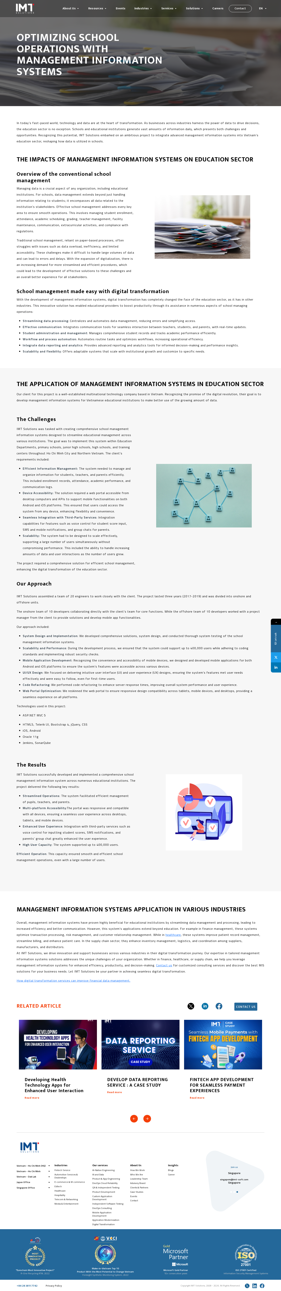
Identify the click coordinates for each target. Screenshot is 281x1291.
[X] (276, 657)
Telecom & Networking (66, 1199)
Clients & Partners (139, 1187)
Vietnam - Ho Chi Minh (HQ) (31, 1166)
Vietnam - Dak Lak (26, 1176)
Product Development (103, 1192)
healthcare (173, 934)
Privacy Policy (54, 1286)
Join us (234, 1167)
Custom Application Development (102, 1197)
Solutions (193, 8)
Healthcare (60, 1191)
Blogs (171, 1170)
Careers (217, 8)
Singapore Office (26, 1187)
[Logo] (35, 9)
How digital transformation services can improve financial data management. (73, 980)
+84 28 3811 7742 (27, 1286)
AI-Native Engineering (103, 1170)
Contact (240, 8)
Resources (95, 8)
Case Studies (136, 1192)
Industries (141, 8)
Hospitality (59, 1195)
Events (120, 8)
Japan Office (23, 1182)
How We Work (137, 1170)
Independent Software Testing (107, 1204)
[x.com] (247, 1286)
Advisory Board (137, 1183)
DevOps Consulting (102, 1208)
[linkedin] (205, 1005)
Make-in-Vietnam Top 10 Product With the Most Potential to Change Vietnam (105, 1270)
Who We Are (136, 1174)
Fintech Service (62, 1170)
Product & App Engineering (106, 1179)
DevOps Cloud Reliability (105, 1183)
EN (261, 8)
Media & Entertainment (66, 1204)
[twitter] (191, 1005)
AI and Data (98, 1174)
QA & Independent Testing (105, 1187)
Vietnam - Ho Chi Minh (29, 1171)
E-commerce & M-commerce (69, 1182)
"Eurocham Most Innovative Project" (35, 1270)
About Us (69, 8)
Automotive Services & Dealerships (66, 1176)
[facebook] (219, 1005)
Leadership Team (139, 1179)
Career (171, 1174)
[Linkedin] (276, 667)
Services (167, 8)
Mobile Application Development (101, 1214)
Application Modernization (105, 1220)
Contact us (164, 965)
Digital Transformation (103, 1224)
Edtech (58, 1186)
